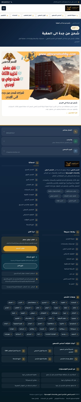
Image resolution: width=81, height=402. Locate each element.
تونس (7, 308)
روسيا (64, 334)
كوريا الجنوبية (18, 324)
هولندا (12, 329)
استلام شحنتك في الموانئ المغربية (26, 385)
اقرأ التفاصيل (72, 113)
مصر (37, 308)
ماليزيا (62, 324)
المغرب (17, 308)
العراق (10, 302)
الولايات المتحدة (51, 334)
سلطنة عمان (32, 302)
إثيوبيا (23, 313)
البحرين (44, 302)
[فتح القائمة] (4, 8)
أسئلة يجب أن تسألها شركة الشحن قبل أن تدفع (61, 375)
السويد (73, 334)
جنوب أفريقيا (62, 318)
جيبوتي (33, 313)
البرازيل (29, 334)
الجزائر (74, 313)
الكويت (63, 302)
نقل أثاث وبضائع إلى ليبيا (68, 380)
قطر (53, 302)
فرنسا (42, 329)
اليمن (47, 308)
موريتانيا (54, 313)
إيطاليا (32, 329)
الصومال (43, 313)
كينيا (13, 313)
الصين (40, 324)
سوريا (56, 308)
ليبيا (64, 313)
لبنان (74, 308)
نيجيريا (74, 318)
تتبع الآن (20, 266)
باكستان (40, 318)
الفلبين (17, 318)
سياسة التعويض (59, 398)
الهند (50, 318)
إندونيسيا (73, 324)
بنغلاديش (28, 318)
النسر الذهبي (75, 23)
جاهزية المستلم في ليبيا (29, 375)
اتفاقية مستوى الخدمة (72, 398)
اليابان (30, 324)
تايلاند (6, 324)
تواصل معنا (35, 398)
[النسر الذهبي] (72, 8)
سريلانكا (73, 329)
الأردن (20, 302)
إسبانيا (22, 329)
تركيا (65, 308)
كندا (38, 334)
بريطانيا (62, 329)
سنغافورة (51, 324)
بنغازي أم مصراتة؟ (31, 380)
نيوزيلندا (7, 334)
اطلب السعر (20, 248)
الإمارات (73, 302)
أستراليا (18, 334)
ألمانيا (52, 329)
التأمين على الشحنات (46, 398)
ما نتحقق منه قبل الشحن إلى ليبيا (66, 385)
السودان (27, 308)
